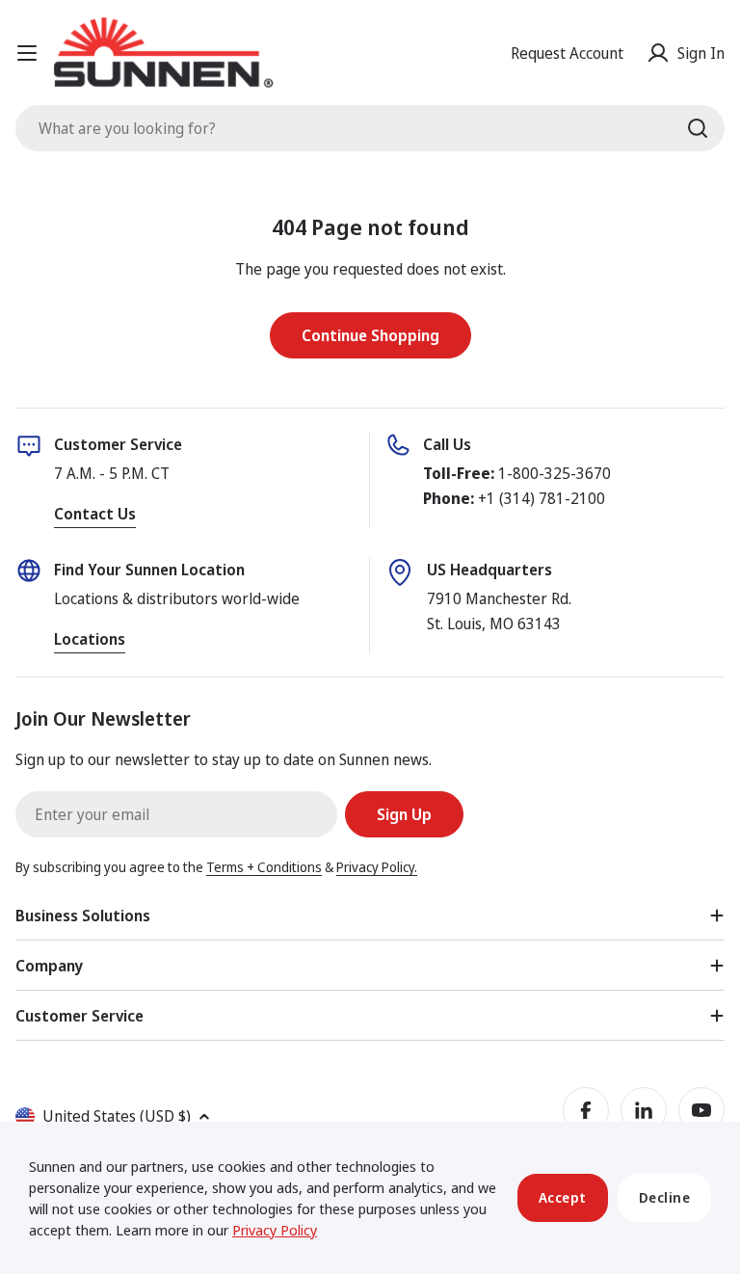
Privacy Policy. (376, 867)
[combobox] (370, 128)
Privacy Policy (274, 1229)
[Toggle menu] (27, 53)
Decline (665, 1197)
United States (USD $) (116, 1116)
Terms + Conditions (264, 867)
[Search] (697, 128)
